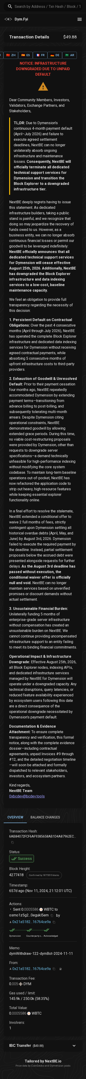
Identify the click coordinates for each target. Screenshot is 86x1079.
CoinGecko (37, 1065)
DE (54, 55)
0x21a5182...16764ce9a (31, 922)
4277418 (16, 875)
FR (40, 55)
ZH (10, 55)
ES (25, 55)
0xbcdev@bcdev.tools (27, 796)
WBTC (48, 909)
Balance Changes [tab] (45, 817)
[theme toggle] (79, 19)
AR (69, 55)
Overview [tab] (15, 817)
